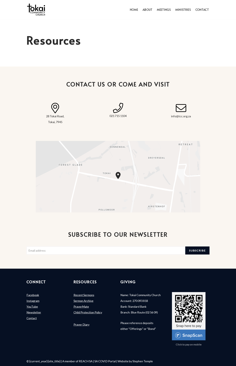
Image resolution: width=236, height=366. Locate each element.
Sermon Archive (83, 301)
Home (134, 10)
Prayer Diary (81, 324)
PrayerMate (81, 306)
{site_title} (54, 361)
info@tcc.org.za (181, 116)
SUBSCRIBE (197, 250)
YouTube (32, 306)
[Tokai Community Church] (36, 9)
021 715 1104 (118, 116)
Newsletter (33, 312)
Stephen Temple (142, 361)
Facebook (32, 295)
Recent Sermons (84, 295)
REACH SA (85, 361)
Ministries (183, 10)
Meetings (164, 10)
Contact (202, 10)
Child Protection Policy (88, 312)
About (148, 10)
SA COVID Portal (105, 361)
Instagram (32, 301)
